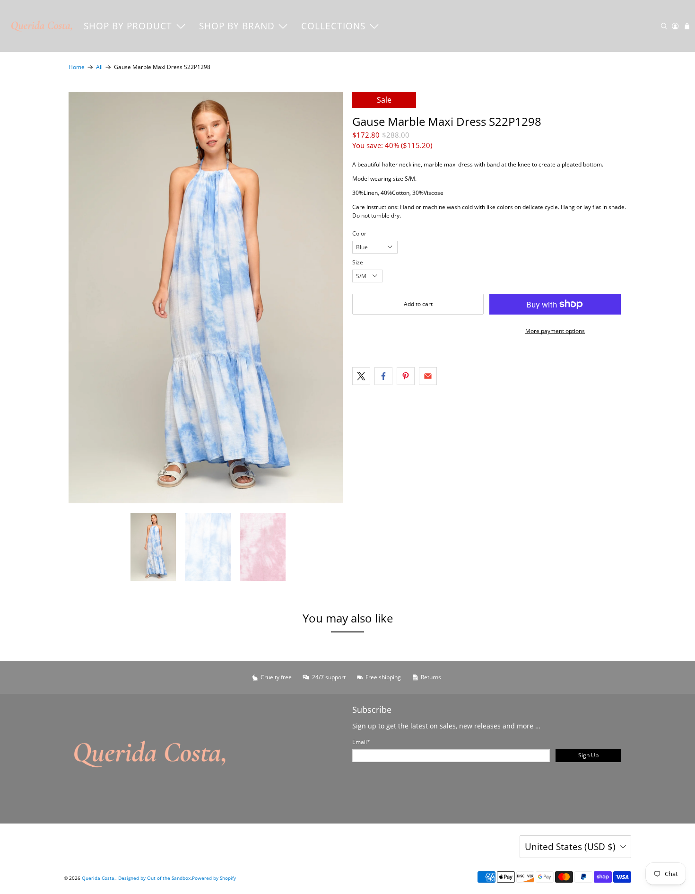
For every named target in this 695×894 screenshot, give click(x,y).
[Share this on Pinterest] (406, 376)
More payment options (555, 331)
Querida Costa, (98, 878)
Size (357, 262)
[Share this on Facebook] (383, 376)
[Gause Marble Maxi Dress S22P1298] (206, 297)
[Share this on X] (361, 376)
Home (77, 67)
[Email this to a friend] (428, 376)
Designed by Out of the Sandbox (154, 878)
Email (361, 742)
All (99, 67)
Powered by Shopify (214, 878)
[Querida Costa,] (42, 26)
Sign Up (588, 755)
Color (359, 233)
